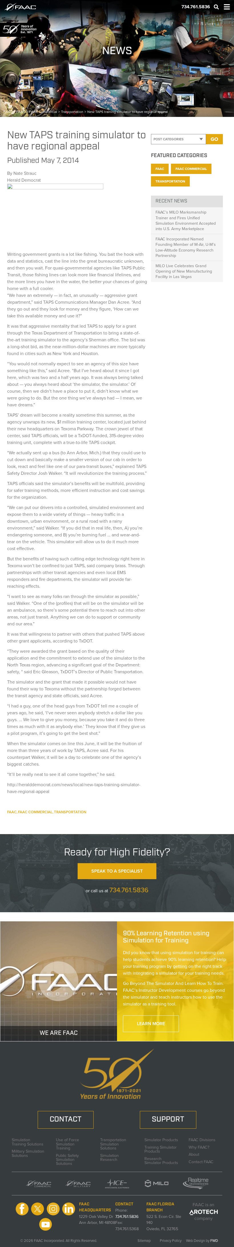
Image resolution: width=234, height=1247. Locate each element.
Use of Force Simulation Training (67, 1143)
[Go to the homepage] (23, 7)
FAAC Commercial (35, 812)
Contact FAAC (201, 1161)
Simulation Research (109, 1156)
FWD (214, 1240)
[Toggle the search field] (216, 7)
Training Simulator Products (160, 1148)
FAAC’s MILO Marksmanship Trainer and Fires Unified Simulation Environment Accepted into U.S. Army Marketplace (186, 220)
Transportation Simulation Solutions (113, 1143)
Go (214, 139)
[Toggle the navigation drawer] (226, 6)
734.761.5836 (128, 890)
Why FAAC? (199, 1146)
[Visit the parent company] (203, 1211)
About (194, 1153)
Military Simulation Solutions (28, 1152)
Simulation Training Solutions (27, 1141)
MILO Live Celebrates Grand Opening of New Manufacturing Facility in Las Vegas (184, 271)
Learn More (151, 1023)
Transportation (70, 812)
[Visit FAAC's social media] (22, 1209)
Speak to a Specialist (117, 871)
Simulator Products (161, 1139)
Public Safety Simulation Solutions (67, 1158)
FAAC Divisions (202, 1139)
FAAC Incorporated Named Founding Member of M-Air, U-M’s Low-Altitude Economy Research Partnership (186, 247)
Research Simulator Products (161, 1160)
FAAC (12, 812)
